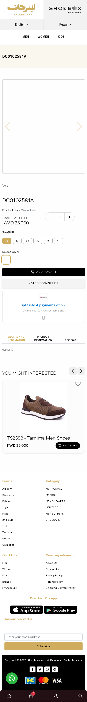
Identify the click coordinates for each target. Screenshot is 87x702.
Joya (5, 507)
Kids (4, 575)
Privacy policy (54, 575)
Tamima (7, 532)
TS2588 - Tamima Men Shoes (38, 438)
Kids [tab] (61, 36)
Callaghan (8, 544)
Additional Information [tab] (16, 338)
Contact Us (52, 569)
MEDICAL (51, 495)
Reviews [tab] (70, 340)
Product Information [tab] (43, 338)
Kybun (6, 501)
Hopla (6, 538)
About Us (51, 562)
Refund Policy (54, 581)
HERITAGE (52, 507)
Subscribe (43, 646)
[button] (55, 695)
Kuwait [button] (64, 24)
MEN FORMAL (54, 488)
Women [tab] (43, 36)
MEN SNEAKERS (55, 501)
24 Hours (7, 519)
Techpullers (75, 660)
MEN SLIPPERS (55, 513)
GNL (5, 525)
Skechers (8, 495)
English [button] (20, 24)
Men (5, 562)
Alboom (7, 488)
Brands (6, 581)
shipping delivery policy (60, 587)
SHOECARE (53, 519)
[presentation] (73, 371)
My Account (9, 587)
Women (7, 569)
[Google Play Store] (60, 609)
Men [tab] (25, 36)
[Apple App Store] (27, 609)
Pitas (5, 513)
